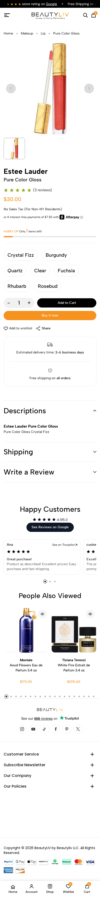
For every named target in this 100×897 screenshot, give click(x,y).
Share (46, 328)
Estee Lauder (26, 171)
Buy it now (50, 315)
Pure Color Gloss (66, 33)
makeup (27, 33)
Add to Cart (67, 303)
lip (43, 33)
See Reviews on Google (50, 527)
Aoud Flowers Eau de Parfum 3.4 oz (26, 665)
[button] (50, 411)
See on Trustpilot (63, 544)
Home (8, 33)
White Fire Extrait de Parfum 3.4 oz (74, 665)
